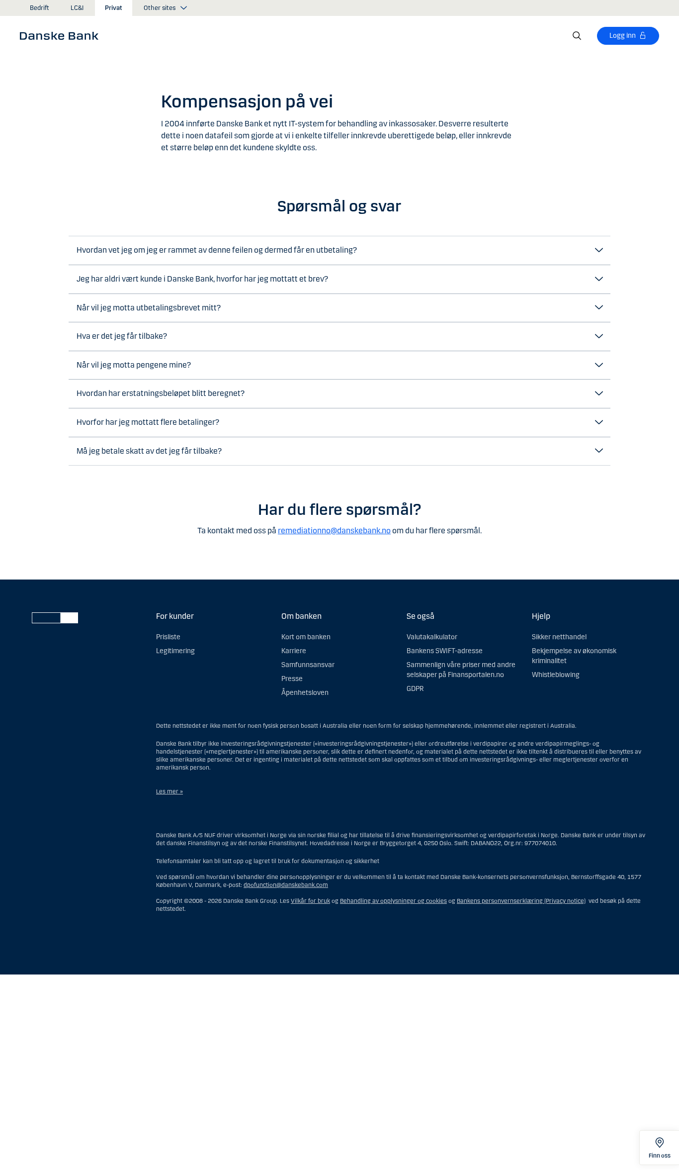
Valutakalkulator (432, 637)
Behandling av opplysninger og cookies (393, 900)
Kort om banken (306, 637)
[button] (339, 250)
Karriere (293, 651)
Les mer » (169, 791)
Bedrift (39, 8)
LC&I (77, 8)
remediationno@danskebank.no (334, 530)
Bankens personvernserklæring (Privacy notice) (521, 900)
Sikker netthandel (559, 637)
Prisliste (168, 637)
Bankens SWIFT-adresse (445, 651)
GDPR (415, 688)
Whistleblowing (556, 675)
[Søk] (577, 36)
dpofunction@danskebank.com (286, 884)
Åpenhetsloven (305, 692)
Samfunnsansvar (308, 665)
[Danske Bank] (62, 35)
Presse (292, 679)
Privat (113, 8)
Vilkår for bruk (310, 900)
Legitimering (175, 651)
